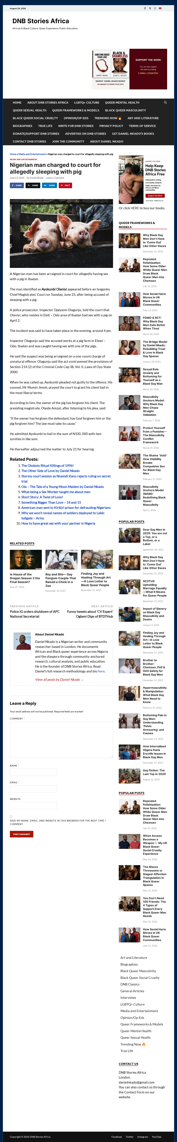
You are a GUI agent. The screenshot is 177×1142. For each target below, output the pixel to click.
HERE (135, 208)
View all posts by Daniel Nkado (59, 679)
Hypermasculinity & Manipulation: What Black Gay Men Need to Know (155, 695)
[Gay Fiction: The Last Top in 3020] (129, 771)
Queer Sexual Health (29, 110)
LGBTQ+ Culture (86, 102)
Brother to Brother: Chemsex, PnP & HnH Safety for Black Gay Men (154, 667)
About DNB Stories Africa (47, 102)
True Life (45, 126)
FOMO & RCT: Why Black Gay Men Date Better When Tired (154, 323)
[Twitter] (150, 8)
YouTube (156, 1136)
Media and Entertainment (32, 154)
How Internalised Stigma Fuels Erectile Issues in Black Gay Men (154, 752)
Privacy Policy (111, 126)
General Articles (132, 991)
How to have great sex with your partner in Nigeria (58, 523)
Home (17, 102)
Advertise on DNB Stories (85, 133)
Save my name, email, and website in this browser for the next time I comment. (58, 822)
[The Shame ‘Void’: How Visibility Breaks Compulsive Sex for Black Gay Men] (129, 456)
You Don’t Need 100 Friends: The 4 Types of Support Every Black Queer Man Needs (154, 907)
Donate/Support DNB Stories (36, 133)
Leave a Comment (55, 177)
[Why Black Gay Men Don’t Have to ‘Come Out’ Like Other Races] (129, 236)
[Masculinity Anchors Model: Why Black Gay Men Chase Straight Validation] (129, 397)
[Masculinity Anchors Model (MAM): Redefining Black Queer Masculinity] (129, 487)
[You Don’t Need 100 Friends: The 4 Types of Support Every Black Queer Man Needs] (129, 899)
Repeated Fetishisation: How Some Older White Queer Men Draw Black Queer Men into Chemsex (155, 269)
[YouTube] (160, 8)
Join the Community (68, 141)
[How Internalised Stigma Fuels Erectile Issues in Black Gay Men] (129, 747)
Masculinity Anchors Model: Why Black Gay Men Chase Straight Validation (154, 405)
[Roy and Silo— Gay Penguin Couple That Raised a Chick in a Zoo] (61, 561)
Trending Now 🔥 (108, 118)
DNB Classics (129, 984)
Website (15, 799)
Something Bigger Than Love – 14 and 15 (51, 502)
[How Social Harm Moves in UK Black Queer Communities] (129, 294)
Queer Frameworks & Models (75, 110)
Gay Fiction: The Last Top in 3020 (154, 772)
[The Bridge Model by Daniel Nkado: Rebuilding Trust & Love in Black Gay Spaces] (129, 342)
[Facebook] (145, 8)
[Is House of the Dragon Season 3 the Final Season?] (26, 561)
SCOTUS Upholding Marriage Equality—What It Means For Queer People (155, 588)
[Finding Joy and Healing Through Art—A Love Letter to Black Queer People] (97, 560)
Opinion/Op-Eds (76, 118)
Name (14, 765)
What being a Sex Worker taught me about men (55, 492)
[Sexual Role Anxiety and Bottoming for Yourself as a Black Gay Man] (129, 370)
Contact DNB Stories (29, 141)
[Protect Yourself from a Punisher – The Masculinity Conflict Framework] (129, 428)
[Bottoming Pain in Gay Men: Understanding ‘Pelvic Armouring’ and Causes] (129, 716)
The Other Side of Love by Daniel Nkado (50, 471)
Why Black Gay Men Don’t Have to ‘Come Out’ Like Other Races (154, 240)
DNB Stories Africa (40, 21)
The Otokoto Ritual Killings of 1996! (47, 465)
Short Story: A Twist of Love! (42, 497)
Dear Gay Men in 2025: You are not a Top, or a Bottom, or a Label (155, 537)
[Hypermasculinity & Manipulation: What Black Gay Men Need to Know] (129, 688)
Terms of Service (142, 126)
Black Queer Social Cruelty (35, 118)
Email (14, 782)
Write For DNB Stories (76, 126)
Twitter (130, 1136)
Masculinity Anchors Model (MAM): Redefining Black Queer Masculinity (154, 495)
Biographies (22, 126)
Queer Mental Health (122, 102)
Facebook (116, 1136)
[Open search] (165, 103)
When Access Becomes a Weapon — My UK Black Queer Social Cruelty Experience (155, 844)
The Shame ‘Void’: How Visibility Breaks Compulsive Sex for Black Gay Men (155, 464)
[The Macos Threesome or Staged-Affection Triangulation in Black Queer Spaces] (129, 867)
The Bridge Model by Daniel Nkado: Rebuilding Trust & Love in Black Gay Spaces (155, 349)
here (101, 671)
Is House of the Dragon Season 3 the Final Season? (25, 578)
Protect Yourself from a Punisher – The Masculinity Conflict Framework (155, 435)
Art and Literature (143, 118)
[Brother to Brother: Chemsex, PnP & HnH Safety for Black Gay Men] (129, 661)
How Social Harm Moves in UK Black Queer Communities (154, 299)
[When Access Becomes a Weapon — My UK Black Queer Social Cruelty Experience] (129, 836)
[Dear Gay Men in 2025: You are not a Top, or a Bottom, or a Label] (129, 530)
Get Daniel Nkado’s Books (133, 133)
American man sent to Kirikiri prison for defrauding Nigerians (66, 508)
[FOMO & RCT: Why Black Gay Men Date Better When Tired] (129, 318)
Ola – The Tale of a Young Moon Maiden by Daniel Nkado (62, 487)
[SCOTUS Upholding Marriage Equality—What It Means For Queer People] (129, 582)
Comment (17, 718)
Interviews (128, 997)
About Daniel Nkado (106, 141)
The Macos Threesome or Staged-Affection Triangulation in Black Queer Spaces (154, 876)
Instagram (142, 1136)
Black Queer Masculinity (125, 110)
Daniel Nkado (36, 177)
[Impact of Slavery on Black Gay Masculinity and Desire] (129, 609)
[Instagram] (155, 8)
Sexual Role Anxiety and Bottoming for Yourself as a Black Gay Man (153, 376)
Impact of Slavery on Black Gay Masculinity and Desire (154, 614)
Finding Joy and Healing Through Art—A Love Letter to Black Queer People (154, 640)
